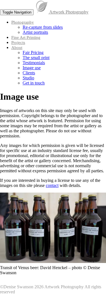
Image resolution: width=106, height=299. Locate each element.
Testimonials (34, 62)
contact (52, 185)
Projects (18, 42)
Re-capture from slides (43, 27)
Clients (29, 72)
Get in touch (34, 83)
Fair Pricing (33, 52)
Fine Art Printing (25, 37)
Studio (28, 77)
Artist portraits (35, 32)
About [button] (16, 47)
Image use (32, 67)
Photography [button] (22, 22)
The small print (36, 57)
